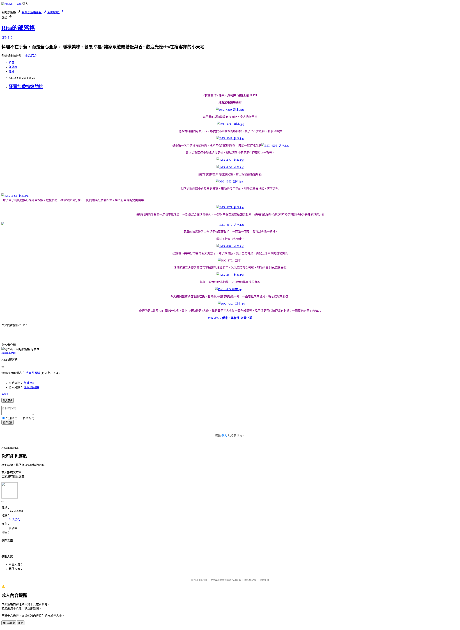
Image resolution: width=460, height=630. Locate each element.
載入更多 (7, 400)
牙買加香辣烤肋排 (26, 86)
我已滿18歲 (9, 623)
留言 (38, 372)
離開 (20, 623)
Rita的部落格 (18, 28)
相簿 (11, 62)
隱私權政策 (250, 580)
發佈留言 (7, 422)
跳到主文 (7, 37)
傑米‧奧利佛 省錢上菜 (237, 317)
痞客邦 (30, 372)
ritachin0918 (8, 352)
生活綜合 (31, 55)
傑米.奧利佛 (31, 387)
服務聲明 (264, 580)
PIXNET (203, 580)
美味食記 (29, 383)
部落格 (13, 67)
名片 (11, 71)
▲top (4, 393)
